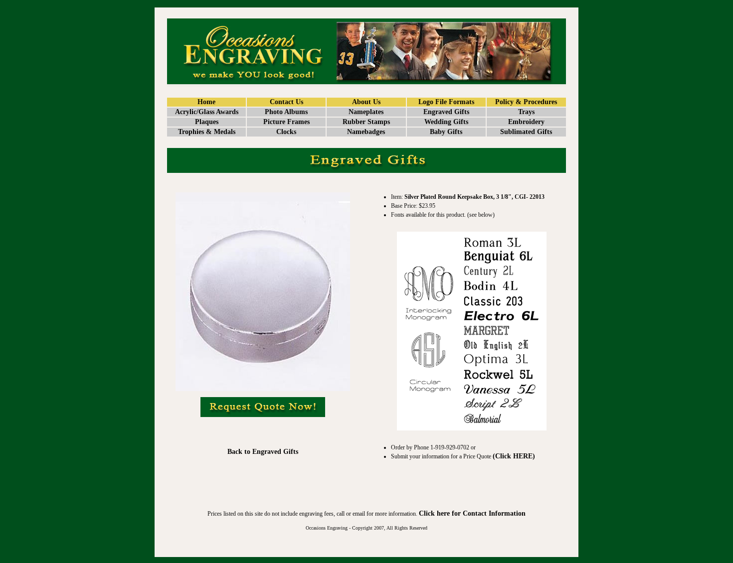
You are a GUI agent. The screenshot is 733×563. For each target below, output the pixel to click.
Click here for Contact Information (472, 513)
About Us (366, 102)
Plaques (206, 122)
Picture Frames (286, 122)
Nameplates (366, 112)
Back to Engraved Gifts (262, 451)
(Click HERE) (514, 456)
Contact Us (286, 102)
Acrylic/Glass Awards (206, 112)
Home (206, 102)
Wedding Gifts (446, 122)
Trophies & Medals (206, 132)
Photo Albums (286, 112)
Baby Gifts (446, 132)
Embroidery (526, 122)
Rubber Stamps (366, 122)
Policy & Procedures (526, 102)
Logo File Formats (446, 102)
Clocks (286, 132)
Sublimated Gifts (526, 132)
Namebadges (366, 132)
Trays (526, 112)
